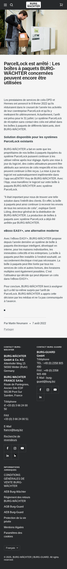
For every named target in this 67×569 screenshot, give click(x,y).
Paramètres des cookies (13, 534)
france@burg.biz (13, 430)
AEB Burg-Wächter (15, 491)
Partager (9, 329)
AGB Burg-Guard (14, 506)
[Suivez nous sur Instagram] (15, 448)
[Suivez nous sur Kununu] (15, 455)
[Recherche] (11, 4)
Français (10, 548)
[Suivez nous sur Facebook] (7, 448)
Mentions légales (14, 527)
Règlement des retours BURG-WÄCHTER (17, 499)
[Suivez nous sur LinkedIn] (7, 455)
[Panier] (61, 5)
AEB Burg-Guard (13, 512)
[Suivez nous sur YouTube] (22, 448)
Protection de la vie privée (15, 520)
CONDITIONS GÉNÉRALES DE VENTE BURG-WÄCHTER (14, 480)
